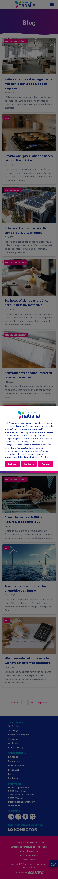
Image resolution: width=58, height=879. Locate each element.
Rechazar (12, 464)
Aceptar (46, 464)
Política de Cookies (39, 457)
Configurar (29, 464)
